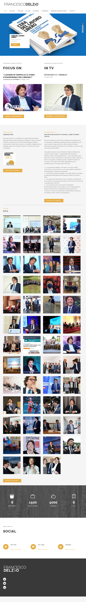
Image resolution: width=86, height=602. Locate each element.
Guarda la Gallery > (12, 480)
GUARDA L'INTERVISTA (55, 116)
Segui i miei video (43, 549)
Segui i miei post (70, 549)
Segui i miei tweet (15, 549)
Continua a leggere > (12, 170)
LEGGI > (15, 44)
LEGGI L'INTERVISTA (13, 116)
